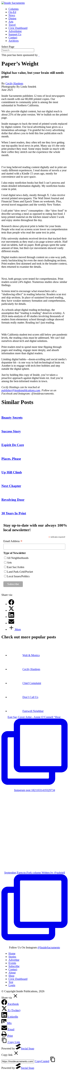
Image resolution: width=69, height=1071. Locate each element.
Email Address (12, 541)
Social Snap (27, 1048)
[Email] (11, 623)
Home (11, 953)
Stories (12, 956)
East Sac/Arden (15, 567)
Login (11, 985)
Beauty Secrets (11, 417)
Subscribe (13, 966)
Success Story (11, 431)
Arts (10, 21)
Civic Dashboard (17, 27)
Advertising (15, 31)
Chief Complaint (31, 683)
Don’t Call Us (30, 697)
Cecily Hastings (14, 83)
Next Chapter (11, 486)
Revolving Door (12, 500)
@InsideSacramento (49, 947)
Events (12, 963)
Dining (12, 18)
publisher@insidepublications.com (20, 390)
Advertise (13, 959)
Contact (12, 37)
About (12, 972)
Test (10, 982)
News (11, 15)
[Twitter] (11, 610)
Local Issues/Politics (18, 576)
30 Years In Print (13, 513)
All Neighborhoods (17, 557)
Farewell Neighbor (33, 711)
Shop (11, 975)
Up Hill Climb (11, 472)
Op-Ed (12, 12)
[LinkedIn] (11, 616)
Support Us (14, 34)
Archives (13, 40)
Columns (13, 8)
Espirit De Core (12, 445)
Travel (12, 24)
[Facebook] (11, 604)
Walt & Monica (31, 655)
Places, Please (11, 459)
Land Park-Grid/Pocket (20, 571)
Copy (42, 1061)
